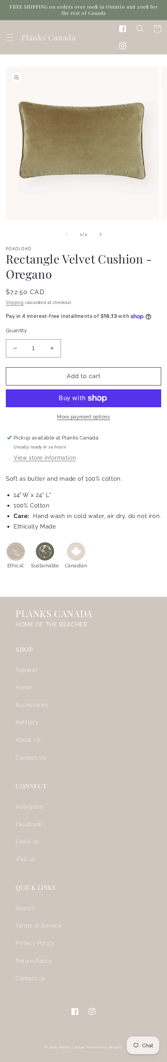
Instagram (29, 807)
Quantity (16, 330)
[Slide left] (66, 234)
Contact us (30, 978)
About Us (28, 740)
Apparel (26, 670)
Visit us (26, 859)
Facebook (29, 824)
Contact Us (31, 758)
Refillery (27, 722)
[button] (9, 37)
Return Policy (34, 961)
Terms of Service (39, 925)
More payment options (83, 417)
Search (25, 908)
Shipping (15, 302)
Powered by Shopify (104, 1047)
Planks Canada (72, 1047)
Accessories (32, 705)
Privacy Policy (35, 943)
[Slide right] (100, 234)
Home (23, 687)
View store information (45, 458)
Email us (27, 842)
